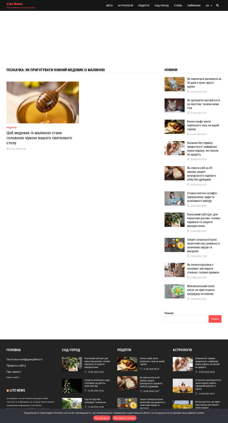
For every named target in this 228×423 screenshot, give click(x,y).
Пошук (169, 313)
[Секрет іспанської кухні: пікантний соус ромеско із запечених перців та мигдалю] (175, 240)
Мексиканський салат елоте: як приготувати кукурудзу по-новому (201, 289)
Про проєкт (14, 372)
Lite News (15, 3)
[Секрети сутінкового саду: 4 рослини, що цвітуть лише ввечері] (72, 381)
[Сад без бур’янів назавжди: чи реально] (72, 400)
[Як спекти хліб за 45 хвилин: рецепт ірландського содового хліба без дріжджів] (175, 168)
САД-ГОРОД (162, 5)
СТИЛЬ (178, 5)
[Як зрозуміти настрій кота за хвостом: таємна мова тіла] (175, 101)
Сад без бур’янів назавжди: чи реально (95, 401)
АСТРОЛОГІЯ (125, 5)
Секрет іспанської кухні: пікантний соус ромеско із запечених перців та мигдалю (203, 245)
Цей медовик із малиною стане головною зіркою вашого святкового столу (39, 137)
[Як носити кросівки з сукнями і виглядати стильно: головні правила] (175, 265)
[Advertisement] (114, 36)
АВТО (109, 5)
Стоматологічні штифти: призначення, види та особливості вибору (202, 197)
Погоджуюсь (102, 418)
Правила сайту (16, 365)
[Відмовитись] (223, 415)
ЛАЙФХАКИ (193, 5)
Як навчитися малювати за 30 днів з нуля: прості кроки (204, 82)
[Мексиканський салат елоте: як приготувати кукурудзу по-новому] (175, 286)
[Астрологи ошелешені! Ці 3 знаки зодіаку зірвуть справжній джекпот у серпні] (183, 381)
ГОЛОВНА (14, 350)
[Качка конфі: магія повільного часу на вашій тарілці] (175, 122)
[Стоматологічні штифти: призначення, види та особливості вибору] (175, 194)
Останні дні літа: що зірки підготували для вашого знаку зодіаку (207, 404)
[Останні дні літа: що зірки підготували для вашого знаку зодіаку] (183, 403)
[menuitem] (209, 5)
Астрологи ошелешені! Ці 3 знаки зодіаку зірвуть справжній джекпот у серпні (208, 384)
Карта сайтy (13, 377)
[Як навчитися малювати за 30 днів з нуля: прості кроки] (175, 79)
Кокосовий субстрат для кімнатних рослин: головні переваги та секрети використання (203, 220)
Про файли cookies (124, 418)
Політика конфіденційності (24, 359)
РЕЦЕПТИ (143, 5)
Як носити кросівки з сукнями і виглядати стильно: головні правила (203, 268)
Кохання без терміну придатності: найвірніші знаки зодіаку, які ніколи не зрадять (202, 148)
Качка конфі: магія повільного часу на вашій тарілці (203, 125)
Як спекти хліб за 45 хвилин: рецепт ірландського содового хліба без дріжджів (201, 173)
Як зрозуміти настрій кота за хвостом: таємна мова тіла (203, 104)
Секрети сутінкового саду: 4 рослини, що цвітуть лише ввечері (97, 383)
